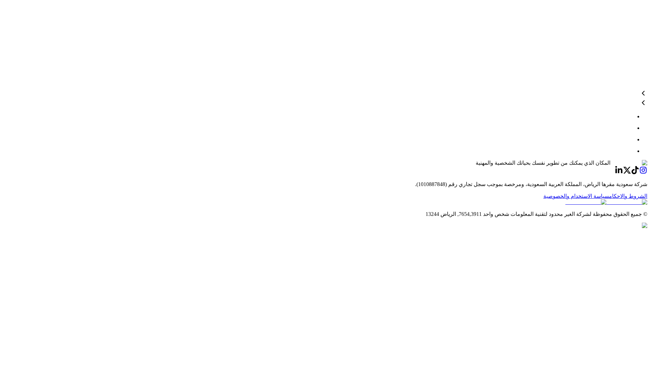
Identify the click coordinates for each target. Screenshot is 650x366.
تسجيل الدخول (622, 33)
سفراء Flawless (629, 4)
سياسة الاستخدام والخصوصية (576, 196)
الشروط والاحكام (628, 196)
